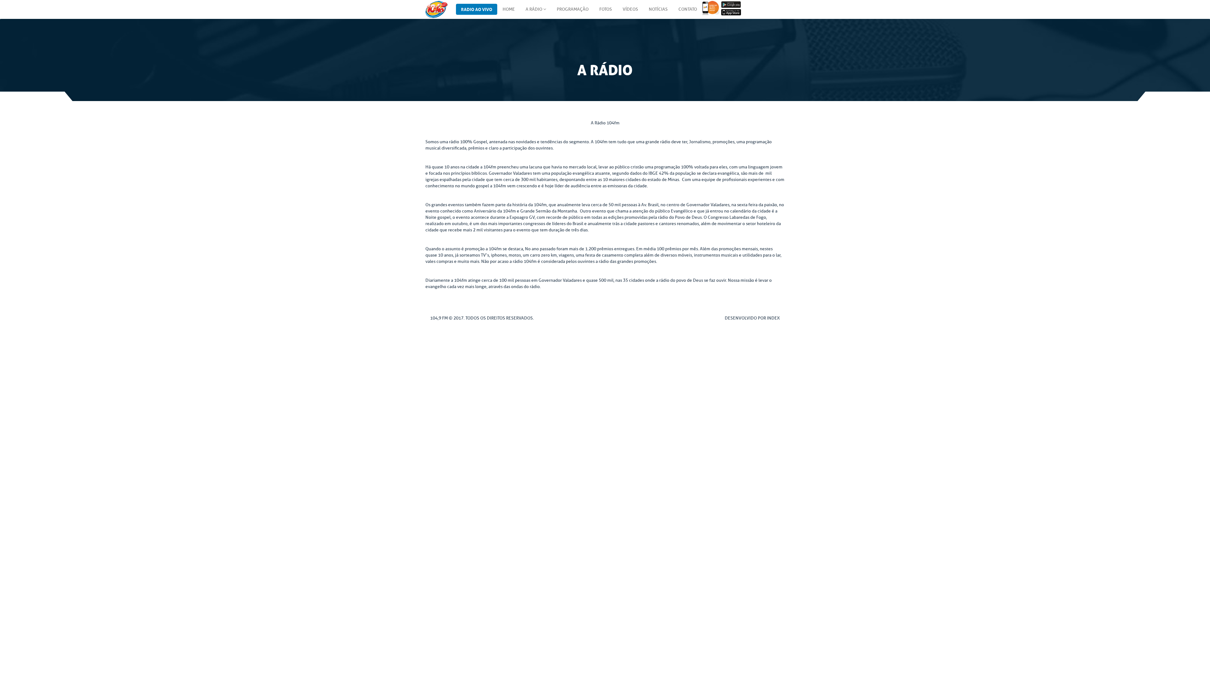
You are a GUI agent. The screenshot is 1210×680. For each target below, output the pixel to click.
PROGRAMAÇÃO (573, 9)
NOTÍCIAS (658, 9)
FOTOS (605, 9)
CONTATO (687, 9)
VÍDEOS (630, 9)
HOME (509, 9)
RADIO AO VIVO (476, 8)
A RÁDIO (534, 9)
